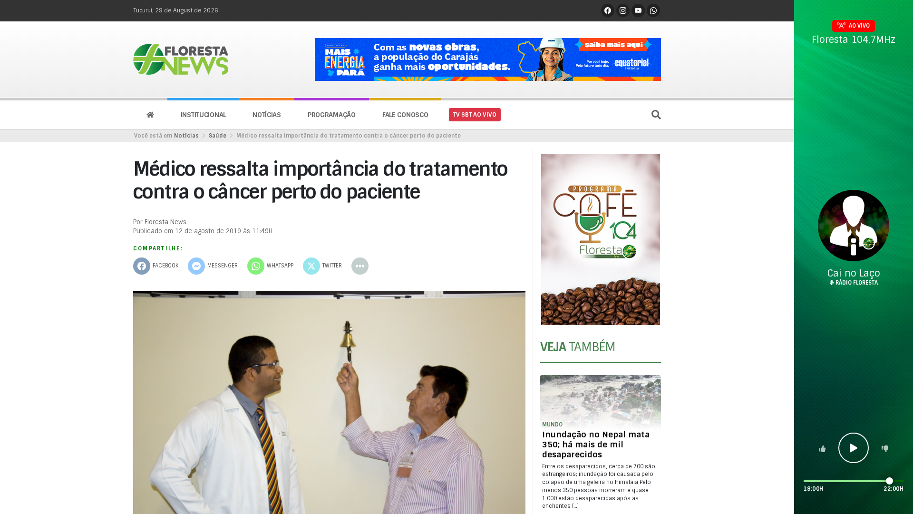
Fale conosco (405, 114)
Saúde (217, 135)
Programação (332, 114)
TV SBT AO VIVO (474, 115)
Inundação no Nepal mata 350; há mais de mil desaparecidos (596, 444)
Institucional (203, 114)
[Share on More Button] (360, 266)
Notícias (267, 114)
